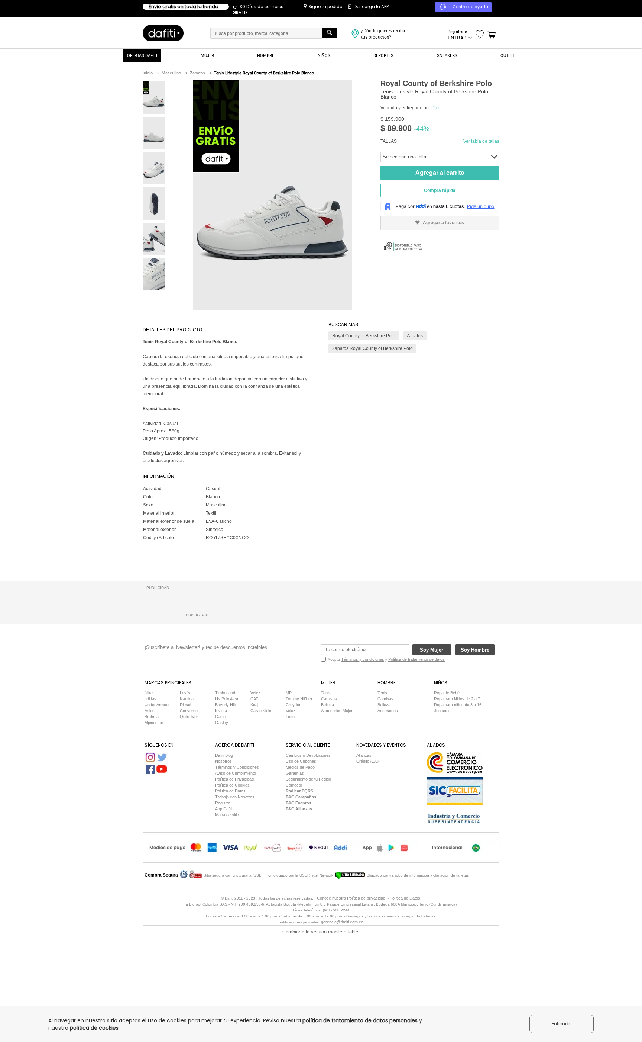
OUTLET (507, 55)
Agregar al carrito (439, 173)
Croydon (293, 704)
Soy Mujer (431, 650)
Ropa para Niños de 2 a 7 (457, 699)
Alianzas (364, 755)
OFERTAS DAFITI (142, 55)
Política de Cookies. (233, 785)
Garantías (295, 773)
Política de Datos (230, 791)
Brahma (152, 716)
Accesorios (387, 710)
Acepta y (386, 659)
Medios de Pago (300, 767)
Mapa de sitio (227, 815)
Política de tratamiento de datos (416, 659)
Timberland (225, 693)
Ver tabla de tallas (481, 141)
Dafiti (436, 107)
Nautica (187, 699)
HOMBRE (265, 55)
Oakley (221, 722)
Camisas (329, 699)
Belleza (327, 704)
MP (289, 693)
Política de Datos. (405, 898)
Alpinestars (155, 722)
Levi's (185, 693)
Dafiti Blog (224, 755)
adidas (150, 699)
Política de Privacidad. (235, 779)
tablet (354, 932)
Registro (222, 803)
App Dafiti (223, 809)
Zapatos (414, 335)
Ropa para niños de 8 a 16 (458, 704)
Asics (150, 710)
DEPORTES (383, 55)
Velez (290, 710)
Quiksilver (189, 716)
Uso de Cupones (301, 761)
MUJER (207, 55)
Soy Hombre (475, 650)
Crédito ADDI (368, 761)
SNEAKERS (447, 55)
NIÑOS (324, 55)
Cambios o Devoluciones (308, 755)
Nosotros (223, 761)
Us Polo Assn (227, 699)
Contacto (294, 785)
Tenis (326, 693)
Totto (290, 716)
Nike (149, 693)
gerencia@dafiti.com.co (342, 922)
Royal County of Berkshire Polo (363, 335)
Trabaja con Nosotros (234, 797)
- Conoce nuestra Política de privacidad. (350, 898)
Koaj (254, 704)
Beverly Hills (226, 704)
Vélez (255, 693)
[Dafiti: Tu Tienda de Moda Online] (163, 32)
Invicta (221, 710)
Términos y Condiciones (237, 767)
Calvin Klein (260, 710)
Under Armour (157, 704)
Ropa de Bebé (447, 693)
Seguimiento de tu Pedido (308, 779)
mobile (335, 932)
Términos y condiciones (362, 659)
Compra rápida (439, 190)
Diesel (185, 704)
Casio (220, 716)
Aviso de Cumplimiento (235, 773)
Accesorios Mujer (337, 710)
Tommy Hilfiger (299, 699)
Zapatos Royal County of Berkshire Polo (372, 348)
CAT (254, 699)
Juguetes (442, 710)
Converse (189, 710)
